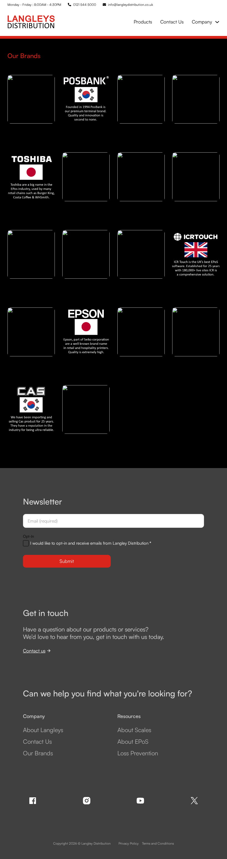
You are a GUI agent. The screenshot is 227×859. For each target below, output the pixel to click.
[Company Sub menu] (217, 22)
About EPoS (132, 741)
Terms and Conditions (158, 843)
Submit (67, 561)
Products (143, 22)
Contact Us (172, 22)
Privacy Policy (128, 843)
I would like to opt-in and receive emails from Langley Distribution (90, 543)
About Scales (134, 730)
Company (202, 22)
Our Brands (38, 753)
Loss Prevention (137, 753)
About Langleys (43, 730)
